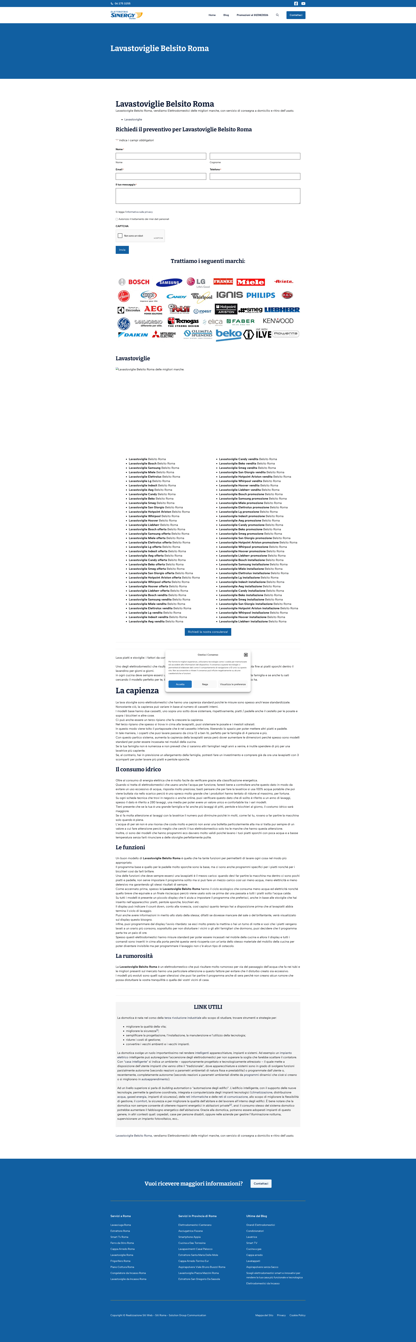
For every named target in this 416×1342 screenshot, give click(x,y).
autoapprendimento (155, 1079)
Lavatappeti (253, 1261)
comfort (141, 1101)
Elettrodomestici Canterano (194, 1224)
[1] (157, 1030)
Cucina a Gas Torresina (191, 1242)
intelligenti (202, 1053)
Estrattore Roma (120, 1230)
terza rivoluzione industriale (182, 1018)
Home (212, 15)
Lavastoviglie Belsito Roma (134, 1135)
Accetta (180, 684)
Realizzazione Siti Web (139, 1315)
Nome (119, 162)
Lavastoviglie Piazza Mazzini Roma (198, 1273)
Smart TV (251, 1242)
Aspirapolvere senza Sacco (262, 1267)
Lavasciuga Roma (120, 1224)
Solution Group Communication (187, 1315)
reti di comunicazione (233, 1097)
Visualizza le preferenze (233, 684)
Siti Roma (160, 1315)
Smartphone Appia (189, 1236)
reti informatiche (197, 1097)
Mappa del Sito (264, 1315)
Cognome (215, 162)
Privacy (281, 1315)
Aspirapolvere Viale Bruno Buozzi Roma (201, 1267)
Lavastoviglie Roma (121, 1255)
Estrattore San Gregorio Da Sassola (199, 1279)
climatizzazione (261, 1092)
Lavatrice (251, 1236)
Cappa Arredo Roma (122, 1249)
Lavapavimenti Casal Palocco (195, 1249)
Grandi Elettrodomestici (260, 1224)
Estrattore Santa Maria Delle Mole (198, 1255)
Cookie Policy (298, 1315)
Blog (226, 15)
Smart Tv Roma (119, 1236)
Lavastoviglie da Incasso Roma (128, 1279)
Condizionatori (255, 1230)
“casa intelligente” (136, 1061)
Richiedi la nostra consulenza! (208, 632)
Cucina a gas (253, 1249)
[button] (245, 654)
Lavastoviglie (133, 119)
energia (141, 1097)
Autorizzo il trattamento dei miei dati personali (144, 219)
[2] (230, 1104)
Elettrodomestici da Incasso (263, 1283)
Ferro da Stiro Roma (122, 1242)
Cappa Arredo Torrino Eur (193, 1261)
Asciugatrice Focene (190, 1230)
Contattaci (296, 15)
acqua (121, 1097)
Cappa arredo (254, 1255)
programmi (251, 1075)
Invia (122, 250)
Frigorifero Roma (120, 1261)
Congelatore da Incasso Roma (128, 1273)
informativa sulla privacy (139, 211)
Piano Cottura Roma (122, 1267)
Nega (205, 684)
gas (129, 1097)
